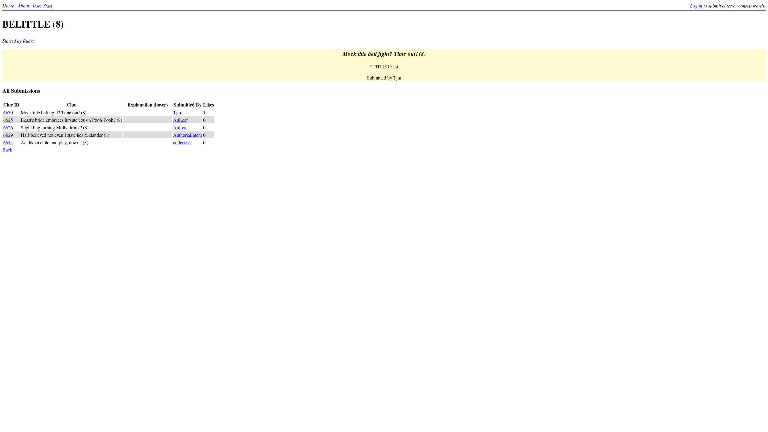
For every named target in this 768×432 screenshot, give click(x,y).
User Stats (42, 5)
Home (8, 5)
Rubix (28, 41)
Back (7, 149)
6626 (8, 127)
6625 (8, 120)
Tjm (177, 112)
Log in (696, 5)
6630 (8, 112)
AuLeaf (180, 120)
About (23, 5)
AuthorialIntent (187, 135)
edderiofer (182, 142)
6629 (8, 135)
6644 (8, 142)
